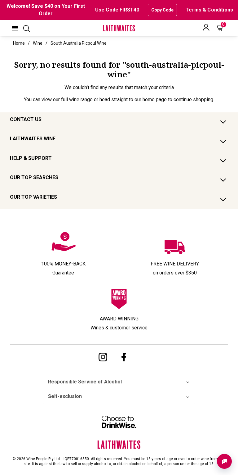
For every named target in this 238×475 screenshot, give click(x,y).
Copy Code (162, 9)
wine (37, 43)
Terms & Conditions (209, 10)
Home (19, 43)
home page (155, 99)
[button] (15, 28)
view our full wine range (67, 99)
